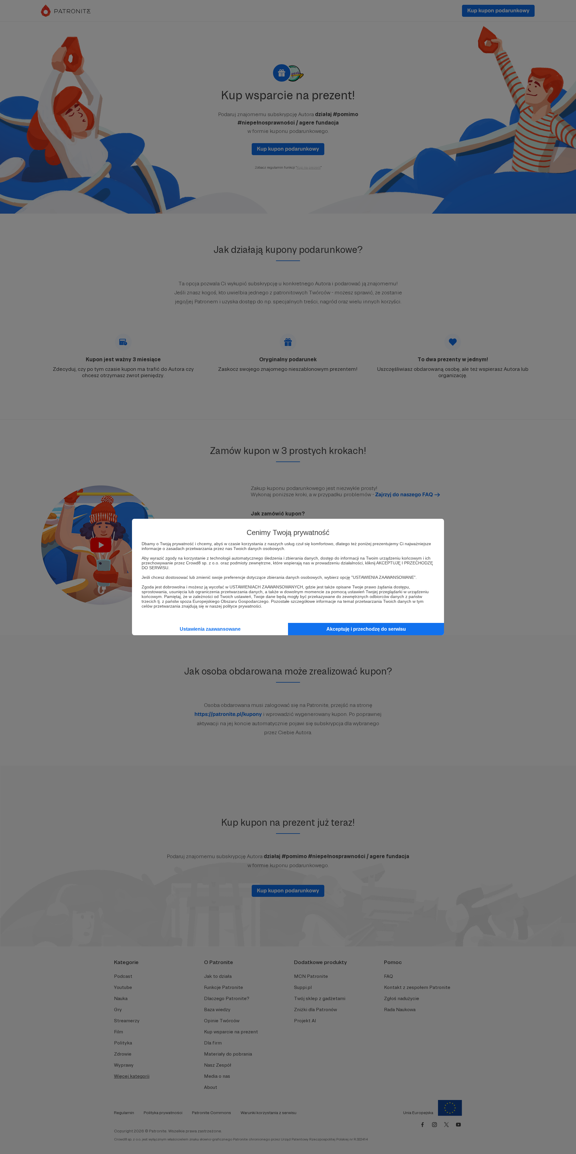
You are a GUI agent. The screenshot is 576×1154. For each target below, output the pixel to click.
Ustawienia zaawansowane (210, 629)
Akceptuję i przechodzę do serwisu (366, 629)
